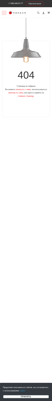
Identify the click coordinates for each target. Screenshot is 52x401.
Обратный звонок (34, 3)
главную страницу (26, 96)
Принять (26, 397)
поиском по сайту (16, 93)
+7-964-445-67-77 (15, 3)
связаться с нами (23, 89)
